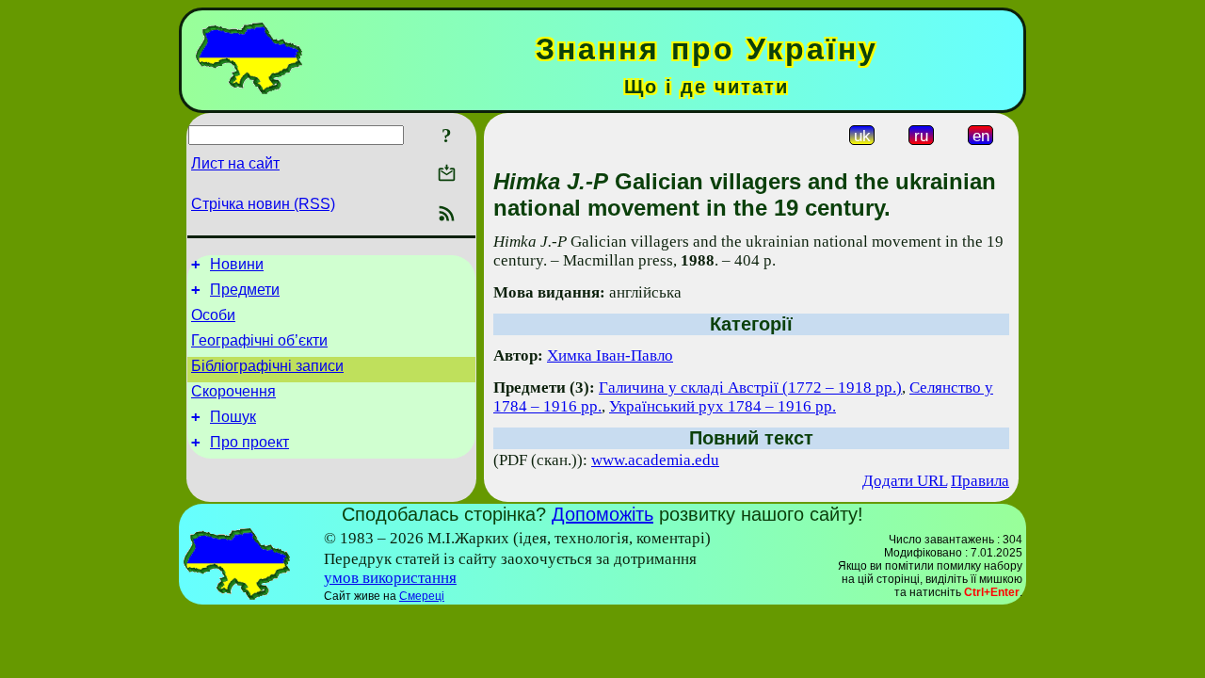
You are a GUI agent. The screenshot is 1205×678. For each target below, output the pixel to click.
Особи (213, 315)
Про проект (249, 442)
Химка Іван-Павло (610, 355)
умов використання (390, 578)
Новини (237, 264)
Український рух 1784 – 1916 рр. (722, 406)
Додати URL (904, 481)
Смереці (421, 596)
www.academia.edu (655, 460)
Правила (980, 481)
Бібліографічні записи (267, 366)
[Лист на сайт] (446, 174)
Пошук (233, 417)
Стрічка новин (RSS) (263, 204)
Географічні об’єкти (259, 340)
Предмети (245, 290)
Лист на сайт (235, 163)
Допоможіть (602, 514)
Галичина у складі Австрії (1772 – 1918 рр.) (750, 387)
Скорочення (233, 391)
